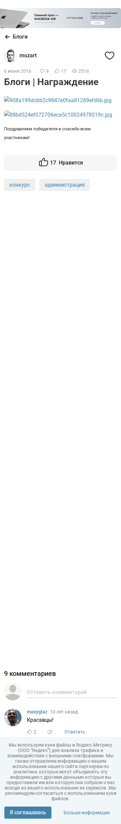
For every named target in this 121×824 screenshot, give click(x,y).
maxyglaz (37, 711)
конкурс (19, 185)
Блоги (20, 37)
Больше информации (87, 812)
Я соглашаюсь (28, 812)
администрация (65, 185)
